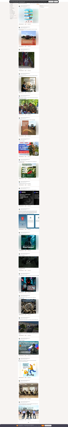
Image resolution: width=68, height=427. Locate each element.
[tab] (30, 3)
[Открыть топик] (28, 29)
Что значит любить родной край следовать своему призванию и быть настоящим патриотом (26, 68)
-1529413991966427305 (22, 268)
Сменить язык (11, 14)
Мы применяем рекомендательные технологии (13, 18)
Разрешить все (51, 1)
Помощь (15, 15)
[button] (21, 24)
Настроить (56, 1)
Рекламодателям (12, 15)
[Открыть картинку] (26, 198)
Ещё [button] (12, 16)
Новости (11, 16)
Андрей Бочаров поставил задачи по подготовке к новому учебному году (28, 333)
